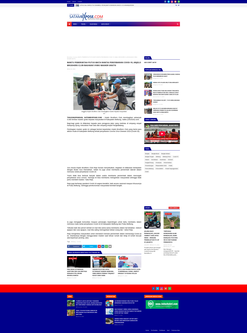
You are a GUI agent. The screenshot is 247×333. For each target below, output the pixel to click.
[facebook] (165, 1)
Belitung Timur (167, 156)
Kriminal (170, 159)
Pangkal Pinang (149, 162)
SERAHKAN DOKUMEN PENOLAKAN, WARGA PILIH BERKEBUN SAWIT (166, 75)
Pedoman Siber (176, 330)
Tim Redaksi (154, 330)
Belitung (73, 241)
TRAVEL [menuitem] (83, 24)
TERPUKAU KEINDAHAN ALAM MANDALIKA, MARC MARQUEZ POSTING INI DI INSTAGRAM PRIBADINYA (171, 236)
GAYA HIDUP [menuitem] (105, 24)
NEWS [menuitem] (75, 24)
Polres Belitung (149, 168)
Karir (168, 330)
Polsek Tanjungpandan (171, 168)
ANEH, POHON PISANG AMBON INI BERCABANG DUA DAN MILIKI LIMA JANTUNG (86, 312)
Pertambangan (149, 165)
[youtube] (175, 1)
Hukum (147, 159)
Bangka (147, 153)
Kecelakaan (154, 159)
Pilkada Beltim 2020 (161, 165)
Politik (170, 165)
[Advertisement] (58, 39)
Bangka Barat (155, 153)
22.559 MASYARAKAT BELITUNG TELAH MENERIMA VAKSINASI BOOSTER (126, 302)
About (74, 1)
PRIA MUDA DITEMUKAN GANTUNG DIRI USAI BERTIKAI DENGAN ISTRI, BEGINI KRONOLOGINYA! (77, 272)
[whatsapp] (179, 1)
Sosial (146, 171)
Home (68, 1)
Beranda (69, 57)
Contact (80, 1)
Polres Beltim (159, 168)
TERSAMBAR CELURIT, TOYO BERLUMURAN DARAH (166, 101)
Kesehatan (163, 159)
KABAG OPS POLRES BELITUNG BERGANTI (166, 82)
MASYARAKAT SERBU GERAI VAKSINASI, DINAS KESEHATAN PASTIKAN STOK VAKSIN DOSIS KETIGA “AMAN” (128, 311)
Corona (75, 57)
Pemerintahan (167, 162)
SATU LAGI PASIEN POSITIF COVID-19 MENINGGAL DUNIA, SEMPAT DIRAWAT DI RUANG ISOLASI (129, 271)
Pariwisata (158, 162)
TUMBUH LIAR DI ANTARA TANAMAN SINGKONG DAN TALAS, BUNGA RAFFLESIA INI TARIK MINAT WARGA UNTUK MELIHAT (89, 303)
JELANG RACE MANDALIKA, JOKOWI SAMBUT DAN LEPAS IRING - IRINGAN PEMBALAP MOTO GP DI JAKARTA (151, 236)
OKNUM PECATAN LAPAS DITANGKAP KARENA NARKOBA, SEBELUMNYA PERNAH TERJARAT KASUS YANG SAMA (103, 272)
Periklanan (162, 330)
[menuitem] (69, 24)
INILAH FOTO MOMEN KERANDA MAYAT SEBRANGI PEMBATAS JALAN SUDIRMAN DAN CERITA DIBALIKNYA (165, 110)
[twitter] (168, 1)
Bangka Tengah (149, 156)
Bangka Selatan (165, 153)
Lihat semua (173, 207)
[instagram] (172, 1)
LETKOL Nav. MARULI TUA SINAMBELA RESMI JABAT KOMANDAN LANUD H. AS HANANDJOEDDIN (107, 5)
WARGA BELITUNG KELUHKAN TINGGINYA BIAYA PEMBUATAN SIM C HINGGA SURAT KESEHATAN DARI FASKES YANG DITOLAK (166, 92)
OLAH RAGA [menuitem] (93, 24)
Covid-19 (175, 156)
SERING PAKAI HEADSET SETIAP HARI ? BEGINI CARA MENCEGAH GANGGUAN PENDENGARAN (126, 320)
